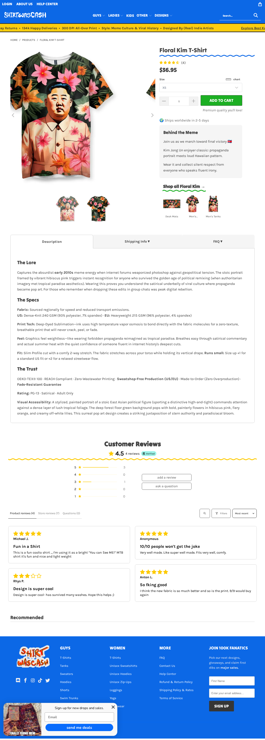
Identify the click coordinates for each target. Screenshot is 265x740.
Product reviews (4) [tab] (22, 513)
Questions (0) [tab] (71, 513)
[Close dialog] (114, 707)
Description (52, 242)
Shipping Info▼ (138, 241)
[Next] (152, 115)
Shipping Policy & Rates (176, 690)
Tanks (64, 666)
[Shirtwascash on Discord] (18, 680)
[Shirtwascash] (25, 15)
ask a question (166, 486)
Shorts (64, 690)
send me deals (80, 727)
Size (199, 79)
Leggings (116, 690)
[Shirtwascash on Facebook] (25, 680)
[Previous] (13, 115)
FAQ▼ (218, 241)
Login (7, 4)
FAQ (162, 658)
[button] (99, 15)
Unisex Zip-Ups (120, 682)
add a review (166, 477)
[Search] (256, 15)
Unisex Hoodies (121, 674)
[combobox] (240, 15)
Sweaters (66, 674)
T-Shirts (65, 658)
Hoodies (65, 682)
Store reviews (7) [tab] (48, 513)
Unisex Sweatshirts (123, 666)
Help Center (167, 674)
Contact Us (167, 666)
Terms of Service (171, 698)
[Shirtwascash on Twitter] (48, 680)
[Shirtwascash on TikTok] (40, 680)
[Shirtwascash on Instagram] (33, 680)
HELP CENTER (47, 4)
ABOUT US (24, 4)
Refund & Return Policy (176, 682)
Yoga (113, 698)
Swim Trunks (69, 698)
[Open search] (205, 513)
